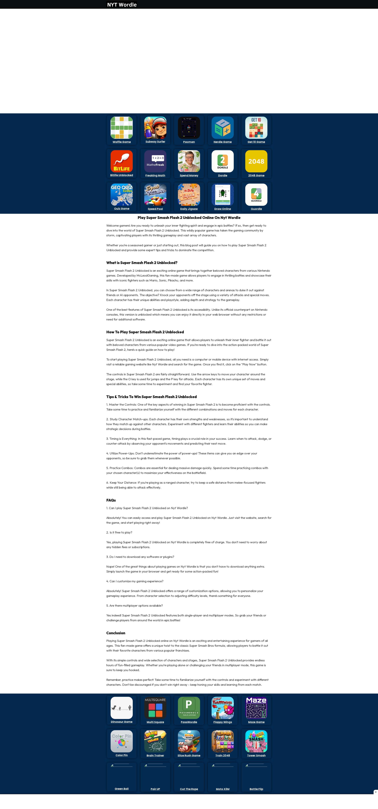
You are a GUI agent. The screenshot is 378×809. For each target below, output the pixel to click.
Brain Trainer (155, 755)
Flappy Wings (223, 722)
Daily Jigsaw (189, 209)
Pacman (189, 142)
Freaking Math (155, 175)
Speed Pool (155, 209)
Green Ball (122, 789)
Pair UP (155, 789)
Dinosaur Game (121, 722)
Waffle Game (122, 142)
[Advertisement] (120, 54)
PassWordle (189, 722)
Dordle (222, 175)
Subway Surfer (155, 141)
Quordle (256, 209)
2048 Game (256, 175)
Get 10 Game (256, 142)
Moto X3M (222, 789)
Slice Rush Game (189, 755)
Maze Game (256, 722)
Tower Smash (256, 755)
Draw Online (222, 209)
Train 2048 (222, 755)
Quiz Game (121, 208)
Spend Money (189, 175)
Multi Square (155, 722)
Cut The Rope (189, 789)
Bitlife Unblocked (121, 175)
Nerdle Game (223, 142)
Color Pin (122, 755)
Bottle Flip (256, 789)
